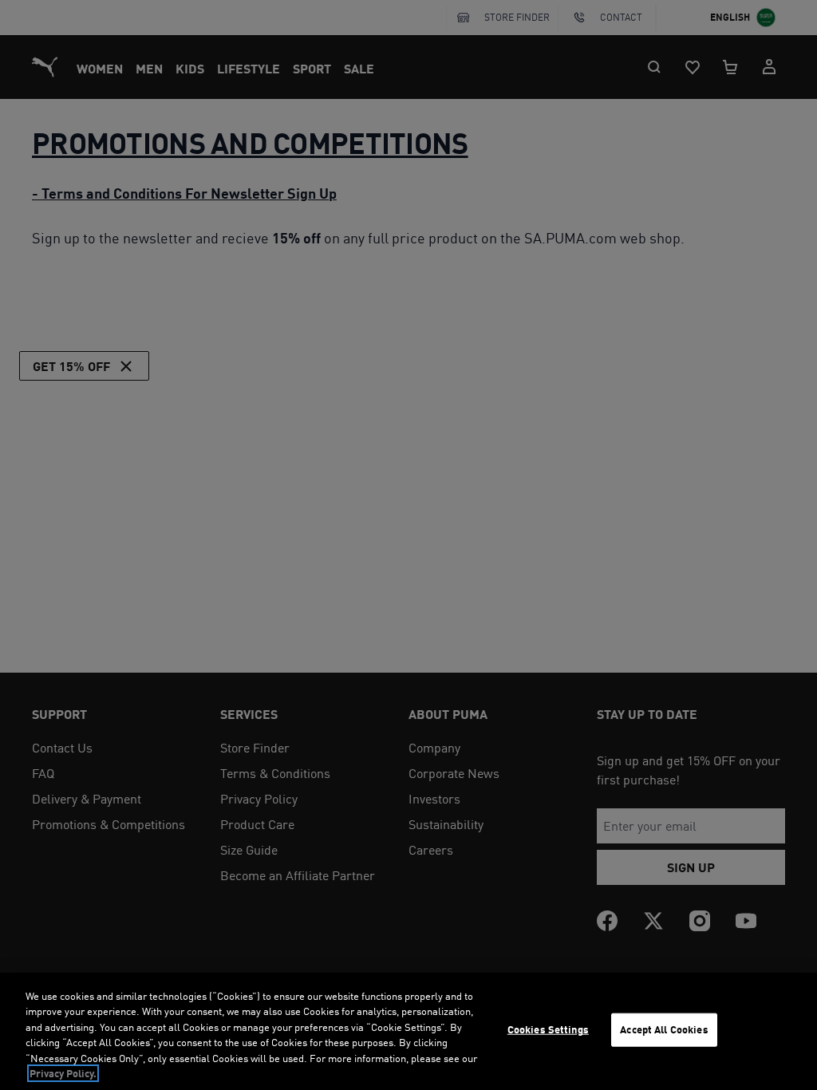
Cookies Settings (548, 1029)
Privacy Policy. (63, 1073)
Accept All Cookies (664, 1029)
